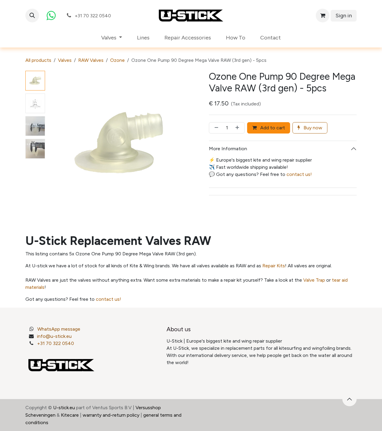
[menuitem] (112, 38)
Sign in (343, 15)
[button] (32, 15)
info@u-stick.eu (54, 336)
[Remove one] (215, 127)
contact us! (299, 174)
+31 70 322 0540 (55, 343)
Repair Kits (273, 266)
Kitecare (70, 415)
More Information (228, 148)
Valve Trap (314, 280)
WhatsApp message (58, 329)
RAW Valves (91, 60)
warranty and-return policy (111, 415)
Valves (65, 60)
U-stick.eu (64, 407)
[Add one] (238, 127)
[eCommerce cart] (322, 15)
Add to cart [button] (272, 128)
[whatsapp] (51, 15)
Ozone (117, 60)
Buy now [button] (312, 128)
